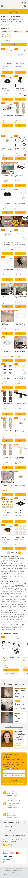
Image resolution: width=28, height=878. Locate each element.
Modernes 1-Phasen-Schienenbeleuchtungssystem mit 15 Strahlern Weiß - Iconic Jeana (20, 377)
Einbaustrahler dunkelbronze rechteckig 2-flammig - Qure (19, 176)
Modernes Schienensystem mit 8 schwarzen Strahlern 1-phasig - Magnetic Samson (20, 350)
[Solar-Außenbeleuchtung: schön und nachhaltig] (7, 717)
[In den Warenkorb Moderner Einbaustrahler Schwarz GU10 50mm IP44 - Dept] (7, 212)
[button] (14, 11)
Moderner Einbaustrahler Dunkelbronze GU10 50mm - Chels (20, 270)
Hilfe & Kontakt (7, 827)
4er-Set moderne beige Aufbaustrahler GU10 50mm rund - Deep (7, 431)
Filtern (14, 44)
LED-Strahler (23, 608)
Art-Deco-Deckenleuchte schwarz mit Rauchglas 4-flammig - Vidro (6, 324)
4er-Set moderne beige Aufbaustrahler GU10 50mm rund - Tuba (7, 458)
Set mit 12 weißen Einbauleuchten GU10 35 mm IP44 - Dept (20, 538)
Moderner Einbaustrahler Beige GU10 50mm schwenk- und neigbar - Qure (20, 431)
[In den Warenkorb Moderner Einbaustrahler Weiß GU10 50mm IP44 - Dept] (7, 72)
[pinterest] (20, 745)
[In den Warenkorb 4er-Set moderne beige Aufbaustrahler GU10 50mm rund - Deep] (7, 440)
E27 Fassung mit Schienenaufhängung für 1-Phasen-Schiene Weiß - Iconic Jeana (20, 458)
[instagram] (18, 745)
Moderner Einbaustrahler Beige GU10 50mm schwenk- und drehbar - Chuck (20, 485)
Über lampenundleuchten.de (11, 822)
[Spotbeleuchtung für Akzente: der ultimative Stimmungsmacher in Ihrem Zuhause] (7, 705)
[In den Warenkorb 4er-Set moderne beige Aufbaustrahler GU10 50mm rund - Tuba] (7, 467)
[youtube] (11, 845)
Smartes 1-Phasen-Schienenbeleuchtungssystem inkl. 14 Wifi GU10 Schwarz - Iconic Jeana (20, 149)
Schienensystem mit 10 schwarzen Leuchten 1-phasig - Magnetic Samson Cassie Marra (7, 176)
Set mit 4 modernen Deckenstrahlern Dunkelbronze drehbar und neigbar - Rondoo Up (7, 404)
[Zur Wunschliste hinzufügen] (11, 50)
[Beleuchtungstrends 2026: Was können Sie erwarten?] (7, 692)
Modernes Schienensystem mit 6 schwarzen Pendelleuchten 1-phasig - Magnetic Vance (7, 485)
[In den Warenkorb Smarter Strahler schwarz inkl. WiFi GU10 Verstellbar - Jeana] (20, 99)
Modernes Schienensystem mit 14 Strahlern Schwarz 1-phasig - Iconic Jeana (11, 658)
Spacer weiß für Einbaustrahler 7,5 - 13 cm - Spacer (20, 324)
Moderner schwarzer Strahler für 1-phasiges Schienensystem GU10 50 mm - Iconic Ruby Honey (20, 404)
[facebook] (15, 745)
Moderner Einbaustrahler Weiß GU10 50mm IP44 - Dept (7, 62)
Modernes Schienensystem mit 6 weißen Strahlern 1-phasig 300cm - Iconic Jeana (20, 203)
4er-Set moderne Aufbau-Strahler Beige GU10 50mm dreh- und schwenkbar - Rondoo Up (20, 116)
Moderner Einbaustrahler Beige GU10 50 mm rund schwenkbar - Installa (7, 149)
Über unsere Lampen (9, 831)
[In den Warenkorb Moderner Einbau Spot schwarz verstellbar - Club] (20, 521)
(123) (10, 660)
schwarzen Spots (19, 585)
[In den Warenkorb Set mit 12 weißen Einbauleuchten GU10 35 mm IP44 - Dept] (20, 548)
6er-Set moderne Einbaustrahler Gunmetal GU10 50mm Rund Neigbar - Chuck (7, 377)
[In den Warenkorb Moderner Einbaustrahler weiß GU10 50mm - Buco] (20, 72)
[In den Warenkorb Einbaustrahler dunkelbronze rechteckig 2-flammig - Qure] (20, 185)
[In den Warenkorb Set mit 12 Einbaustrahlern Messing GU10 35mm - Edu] (7, 521)
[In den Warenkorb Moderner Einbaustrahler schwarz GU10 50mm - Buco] (7, 99)
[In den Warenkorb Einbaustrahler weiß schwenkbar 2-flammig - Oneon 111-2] (7, 125)
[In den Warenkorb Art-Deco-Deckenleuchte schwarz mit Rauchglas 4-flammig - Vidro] (7, 333)
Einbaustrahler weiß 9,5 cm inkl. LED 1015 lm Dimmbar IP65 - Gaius (7, 350)
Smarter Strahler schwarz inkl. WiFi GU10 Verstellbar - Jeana (20, 89)
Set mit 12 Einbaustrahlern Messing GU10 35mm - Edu (6, 511)
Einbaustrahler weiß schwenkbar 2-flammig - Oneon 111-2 (7, 116)
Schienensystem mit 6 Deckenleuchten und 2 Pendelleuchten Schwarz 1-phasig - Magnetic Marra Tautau (20, 297)
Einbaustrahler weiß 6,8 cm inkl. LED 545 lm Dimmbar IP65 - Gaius (7, 243)
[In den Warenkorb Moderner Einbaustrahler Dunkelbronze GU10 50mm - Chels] (20, 279)
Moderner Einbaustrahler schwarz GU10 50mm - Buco (6, 89)
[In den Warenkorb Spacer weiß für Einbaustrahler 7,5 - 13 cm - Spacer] (20, 333)
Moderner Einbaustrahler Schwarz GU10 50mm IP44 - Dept (7, 203)
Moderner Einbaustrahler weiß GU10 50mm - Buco (20, 62)
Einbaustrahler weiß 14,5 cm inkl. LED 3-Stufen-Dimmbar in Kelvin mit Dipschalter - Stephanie (7, 270)
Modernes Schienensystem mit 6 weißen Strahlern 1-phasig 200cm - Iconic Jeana (20, 243)
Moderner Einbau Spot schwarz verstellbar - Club (19, 511)
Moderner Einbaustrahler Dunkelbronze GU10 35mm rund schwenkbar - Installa (7, 538)
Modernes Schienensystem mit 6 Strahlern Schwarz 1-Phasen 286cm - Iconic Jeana (7, 297)
